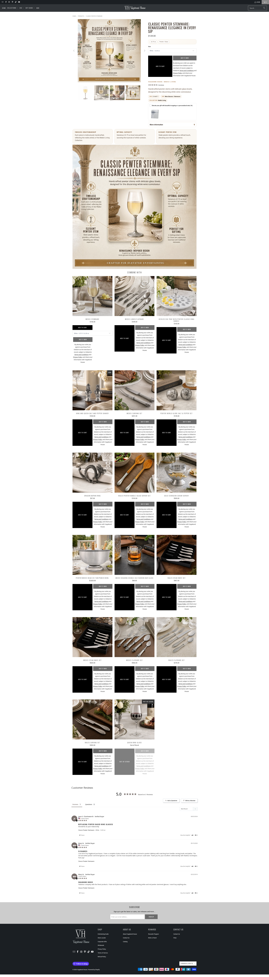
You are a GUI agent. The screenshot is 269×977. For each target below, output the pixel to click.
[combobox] (257, 8)
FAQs (175, 938)
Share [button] (82, 835)
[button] (12, 8)
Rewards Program (153, 934)
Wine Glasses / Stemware (172, 96)
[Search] (264, 8)
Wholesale (101, 945)
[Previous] (74, 51)
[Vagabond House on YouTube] (19, 2)
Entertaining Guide (103, 934)
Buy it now (185, 58)
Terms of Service (103, 953)
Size (149, 46)
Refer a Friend (152, 938)
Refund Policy (102, 956)
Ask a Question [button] (172, 800)
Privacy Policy (102, 949)
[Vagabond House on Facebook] (6, 2)
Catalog (125, 941)
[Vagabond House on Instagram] (9, 2)
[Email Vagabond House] (2, 2)
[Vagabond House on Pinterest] (12, 2)
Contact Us (126, 938)
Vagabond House (82, 969)
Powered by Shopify (94, 969)
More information (156, 125)
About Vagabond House (130, 934)
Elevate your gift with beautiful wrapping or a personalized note (172, 105)
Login (258, 2)
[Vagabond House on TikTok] (15, 2)
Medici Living (162, 100)
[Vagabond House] (135, 8)
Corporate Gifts (102, 941)
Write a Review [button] (190, 800)
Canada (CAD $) (187, 963)
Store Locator (102, 938)
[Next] (144, 51)
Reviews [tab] (75, 804)
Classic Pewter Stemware (86, 830)
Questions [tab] (88, 804)
